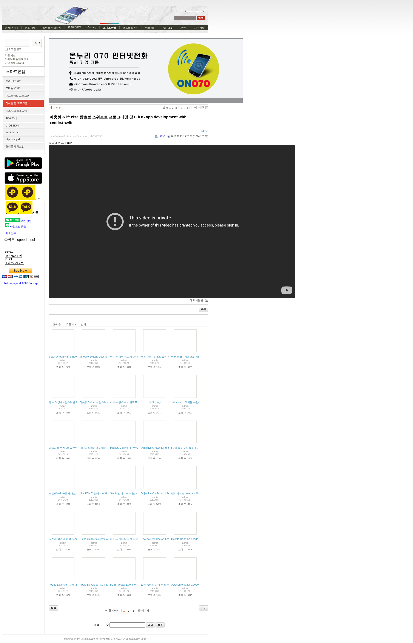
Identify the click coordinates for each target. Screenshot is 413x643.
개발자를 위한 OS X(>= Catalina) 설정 (71, 447)
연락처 (183, 27)
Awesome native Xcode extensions (191, 584)
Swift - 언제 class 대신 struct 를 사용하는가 (134, 493)
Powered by (105, 638)
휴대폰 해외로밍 (15, 146)
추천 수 (70, 324)
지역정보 (199, 27)
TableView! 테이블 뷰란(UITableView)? (193, 402)
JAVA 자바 (11, 118)
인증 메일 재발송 (14, 62)
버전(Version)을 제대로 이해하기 (68, 493)
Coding (92, 27)
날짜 (83, 324)
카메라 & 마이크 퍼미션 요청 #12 (98, 447)
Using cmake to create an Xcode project (103, 539)
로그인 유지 (15, 49)
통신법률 (167, 27)
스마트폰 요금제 (52, 27)
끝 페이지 (143, 610)
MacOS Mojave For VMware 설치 (129, 447)
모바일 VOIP (13, 88)
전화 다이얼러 (14, 80)
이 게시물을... (197, 300)
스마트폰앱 (109, 27)
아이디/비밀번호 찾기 (17, 59)
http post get (13, 139)
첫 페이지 (113, 610)
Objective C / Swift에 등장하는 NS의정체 (164, 447)
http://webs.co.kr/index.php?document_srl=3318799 (76, 136)
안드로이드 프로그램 (17, 95)
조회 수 (56, 324)
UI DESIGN (12, 125)
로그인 (184, 107)
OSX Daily (155, 402)
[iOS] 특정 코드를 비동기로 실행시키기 (193, 447)
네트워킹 (150, 27)
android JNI (12, 132)
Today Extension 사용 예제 (64, 584)
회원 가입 (10, 55)
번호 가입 (30, 27)
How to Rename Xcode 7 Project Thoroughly (197, 539)
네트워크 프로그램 (16, 110)
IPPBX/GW (74, 27)
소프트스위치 (130, 27)
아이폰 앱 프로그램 (17, 103)
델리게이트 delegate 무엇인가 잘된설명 (194, 493)
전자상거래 (11, 27)
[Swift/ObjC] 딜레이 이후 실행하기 (99, 493)
